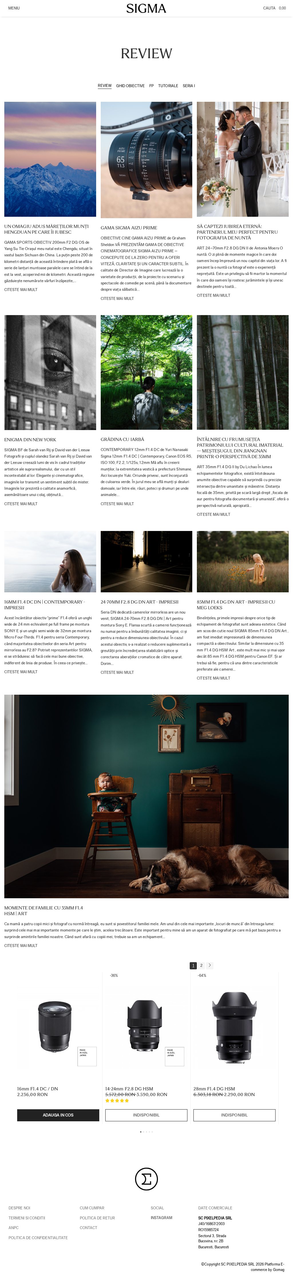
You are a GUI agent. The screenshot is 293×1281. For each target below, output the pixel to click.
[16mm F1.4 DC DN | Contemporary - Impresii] (50, 561)
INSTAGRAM (161, 1218)
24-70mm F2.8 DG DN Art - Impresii (140, 602)
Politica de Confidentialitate (38, 1238)
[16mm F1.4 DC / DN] (58, 1027)
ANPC (14, 1228)
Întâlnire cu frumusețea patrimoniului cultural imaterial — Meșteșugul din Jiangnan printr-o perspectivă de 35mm (240, 448)
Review (104, 85)
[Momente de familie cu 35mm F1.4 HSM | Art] (146, 796)
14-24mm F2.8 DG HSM (129, 1088)
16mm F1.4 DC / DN (37, 1088)
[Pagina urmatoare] (209, 965)
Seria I (189, 86)
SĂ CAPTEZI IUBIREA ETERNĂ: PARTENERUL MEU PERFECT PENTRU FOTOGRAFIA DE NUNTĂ (237, 232)
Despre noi (19, 1208)
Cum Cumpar (92, 1208)
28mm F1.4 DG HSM (214, 1088)
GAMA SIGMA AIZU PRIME (129, 228)
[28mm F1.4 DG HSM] (234, 1027)
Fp (151, 86)
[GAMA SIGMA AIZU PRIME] (147, 160)
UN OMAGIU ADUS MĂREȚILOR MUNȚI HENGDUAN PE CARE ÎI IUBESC (46, 229)
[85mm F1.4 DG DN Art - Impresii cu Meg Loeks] (243, 561)
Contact (89, 1228)
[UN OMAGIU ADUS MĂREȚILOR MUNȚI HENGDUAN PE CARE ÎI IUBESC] (50, 159)
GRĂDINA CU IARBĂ (122, 439)
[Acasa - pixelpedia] (146, 8)
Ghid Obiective (130, 86)
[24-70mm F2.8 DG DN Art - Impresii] (147, 561)
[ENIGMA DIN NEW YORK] (50, 372)
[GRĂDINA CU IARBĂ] (147, 372)
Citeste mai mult (20, 290)
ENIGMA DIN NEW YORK (30, 439)
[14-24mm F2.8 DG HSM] (146, 1027)
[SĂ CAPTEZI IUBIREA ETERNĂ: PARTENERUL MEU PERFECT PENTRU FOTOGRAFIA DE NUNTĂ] (243, 159)
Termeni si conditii (27, 1218)
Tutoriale (168, 86)
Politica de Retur (97, 1218)
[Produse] (13, 10)
